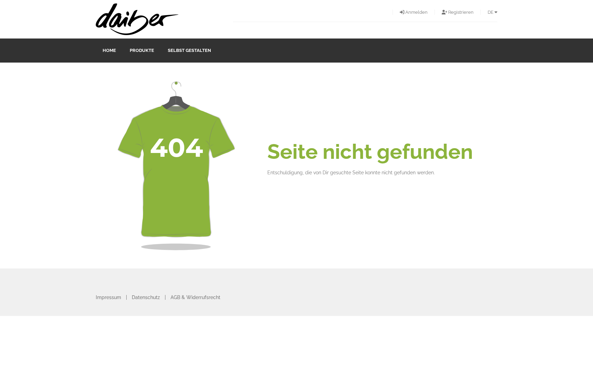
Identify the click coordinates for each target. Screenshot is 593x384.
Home (109, 50)
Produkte (142, 50)
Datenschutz (146, 297)
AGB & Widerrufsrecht (195, 297)
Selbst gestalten (189, 50)
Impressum (108, 297)
